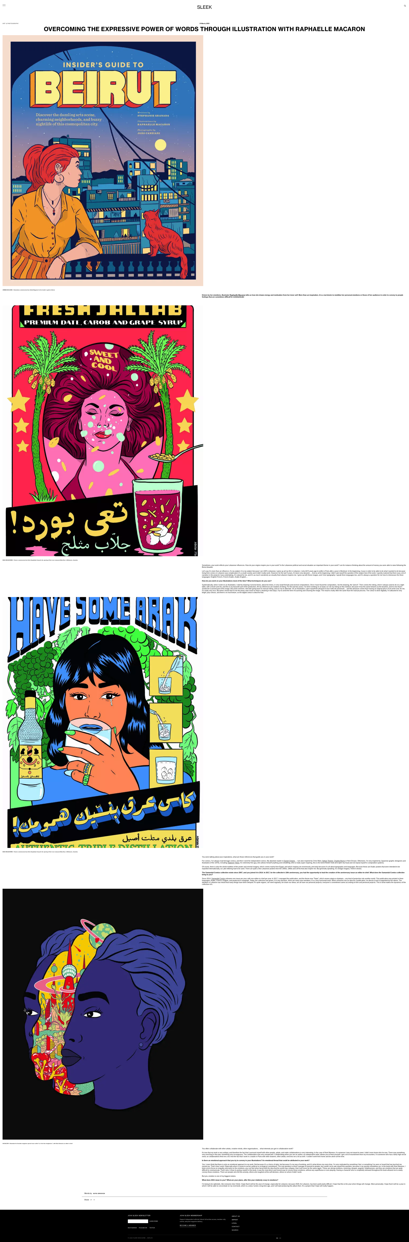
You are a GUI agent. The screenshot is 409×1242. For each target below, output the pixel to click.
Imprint (235, 1219)
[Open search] (404, 5)
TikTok (152, 1227)
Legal (234, 1223)
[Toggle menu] (4, 5)
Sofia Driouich (99, 1193)
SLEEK (204, 7)
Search (235, 1230)
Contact (236, 1226)
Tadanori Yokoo (233, 863)
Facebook (143, 1227)
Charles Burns (339, 861)
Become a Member (188, 1225)
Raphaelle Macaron (237, 295)
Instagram (132, 1227)
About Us (236, 1216)
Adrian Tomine (327, 861)
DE (280, 1238)
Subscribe (153, 1221)
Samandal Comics (218, 878)
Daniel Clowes (289, 861)
